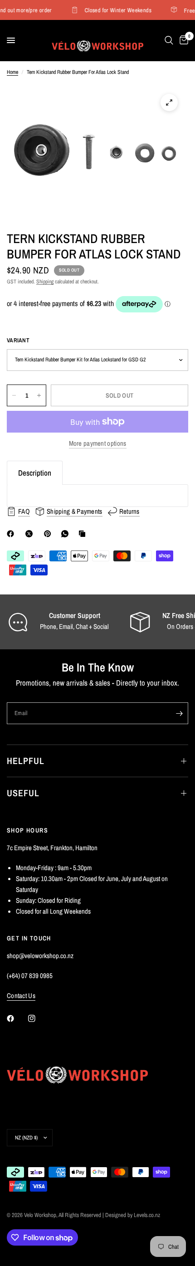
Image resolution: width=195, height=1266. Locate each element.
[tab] (35, 473)
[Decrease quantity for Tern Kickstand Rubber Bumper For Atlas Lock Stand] (14, 395)
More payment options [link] (98, 443)
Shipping (45, 281)
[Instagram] (38, 1018)
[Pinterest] (49, 533)
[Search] (168, 40)
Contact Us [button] (21, 995)
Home (12, 72)
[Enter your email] (179, 713)
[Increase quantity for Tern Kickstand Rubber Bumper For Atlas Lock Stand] (39, 395)
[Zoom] (169, 102)
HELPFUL (25, 761)
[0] (182, 40)
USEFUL (23, 793)
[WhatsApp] (66, 533)
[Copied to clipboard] (83, 533)
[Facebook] (12, 533)
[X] (30, 533)
